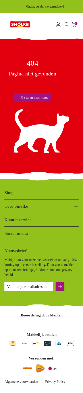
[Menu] (6, 24)
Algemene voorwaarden (21, 381)
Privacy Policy (55, 381)
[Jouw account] (58, 24)
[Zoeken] (67, 24)
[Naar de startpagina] (20, 24)
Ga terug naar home (34, 97)
